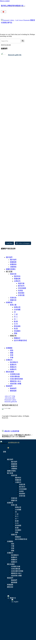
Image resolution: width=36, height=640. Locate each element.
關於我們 (9, 257)
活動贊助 (13, 267)
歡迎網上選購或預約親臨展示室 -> (13, 6)
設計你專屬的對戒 (20, 340)
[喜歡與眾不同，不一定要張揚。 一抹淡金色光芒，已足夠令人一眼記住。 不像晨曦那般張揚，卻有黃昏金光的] (9, 165)
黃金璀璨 (17, 326)
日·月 (16, 324)
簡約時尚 (17, 276)
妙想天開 (21, 295)
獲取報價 (13, 391)
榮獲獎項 (13, 264)
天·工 (16, 317)
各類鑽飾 (9, 348)
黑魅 (15, 333)
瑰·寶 (16, 328)
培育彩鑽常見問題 (16, 379)
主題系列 (17, 281)
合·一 (16, 319)
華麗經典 (17, 279)
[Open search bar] (18, 16)
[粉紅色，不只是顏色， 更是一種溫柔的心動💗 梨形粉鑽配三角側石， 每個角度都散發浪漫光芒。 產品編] (9, 78)
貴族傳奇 (21, 293)
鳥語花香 (21, 283)
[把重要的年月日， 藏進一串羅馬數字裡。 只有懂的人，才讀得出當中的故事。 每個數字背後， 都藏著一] (9, 120)
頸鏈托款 (13, 300)
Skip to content (5, 1)
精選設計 (17, 338)
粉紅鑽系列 (14, 362)
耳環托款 (13, 298)
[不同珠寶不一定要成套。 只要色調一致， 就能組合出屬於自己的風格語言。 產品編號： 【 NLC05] (26, 213)
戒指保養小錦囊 (15, 384)
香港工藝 (13, 305)
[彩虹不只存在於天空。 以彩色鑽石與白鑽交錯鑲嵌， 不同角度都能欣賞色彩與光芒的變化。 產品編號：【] (26, 163)
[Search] (22, 41)
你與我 (20, 290)
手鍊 (11, 357)
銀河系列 (21, 286)
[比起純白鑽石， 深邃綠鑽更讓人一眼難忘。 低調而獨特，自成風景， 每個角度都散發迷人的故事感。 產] (26, 116)
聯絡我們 (9, 386)
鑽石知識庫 (10, 372)
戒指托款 (13, 274)
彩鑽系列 (9, 360)
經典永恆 (17, 307)
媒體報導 (13, 262)
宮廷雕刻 (17, 331)
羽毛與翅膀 (22, 288)
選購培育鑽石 (11, 269)
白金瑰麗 (17, 309)
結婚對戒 (9, 302)
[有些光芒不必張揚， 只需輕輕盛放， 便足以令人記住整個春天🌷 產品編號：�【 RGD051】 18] (26, 77)
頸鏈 (11, 353)
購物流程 (10, 587)
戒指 (11, 350)
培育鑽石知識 (15, 374)
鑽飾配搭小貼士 (15, 381)
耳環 (11, 355)
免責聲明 (15, 425)
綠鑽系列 (13, 369)
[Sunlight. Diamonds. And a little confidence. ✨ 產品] (9, 204)
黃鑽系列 (13, 367)
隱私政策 (23, 425)
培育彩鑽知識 (15, 376)
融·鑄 (16, 321)
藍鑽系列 (13, 365)
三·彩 (16, 314)
